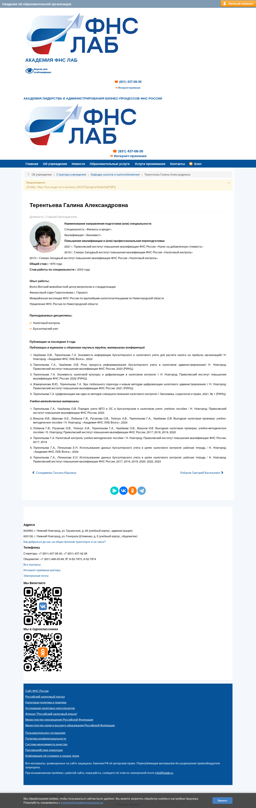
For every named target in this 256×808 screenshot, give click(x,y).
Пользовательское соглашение (45, 733)
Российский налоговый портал (45, 697)
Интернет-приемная (129, 87)
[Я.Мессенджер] (114, 490)
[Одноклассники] (132, 490)
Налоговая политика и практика (45, 702)
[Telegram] (141, 490)
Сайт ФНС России (37, 691)
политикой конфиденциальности (82, 803)
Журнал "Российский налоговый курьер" (51, 714)
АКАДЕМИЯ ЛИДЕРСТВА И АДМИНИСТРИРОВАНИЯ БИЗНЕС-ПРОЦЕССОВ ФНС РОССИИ (93, 98)
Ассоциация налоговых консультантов (50, 708)
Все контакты (32, 565)
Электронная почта (36, 576)
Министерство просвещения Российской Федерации (59, 720)
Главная (32, 163)
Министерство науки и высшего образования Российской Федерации (70, 725)
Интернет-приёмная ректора (42, 570)
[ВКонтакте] (123, 490)
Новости (78, 163)
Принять (222, 800)
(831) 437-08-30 (130, 81)
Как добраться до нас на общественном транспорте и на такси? (65, 542)
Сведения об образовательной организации (36, 4)
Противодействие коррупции (44, 750)
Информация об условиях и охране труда (52, 756)
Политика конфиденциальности (45, 738)
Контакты (177, 163)
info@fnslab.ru (164, 773)
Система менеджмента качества (46, 744)
